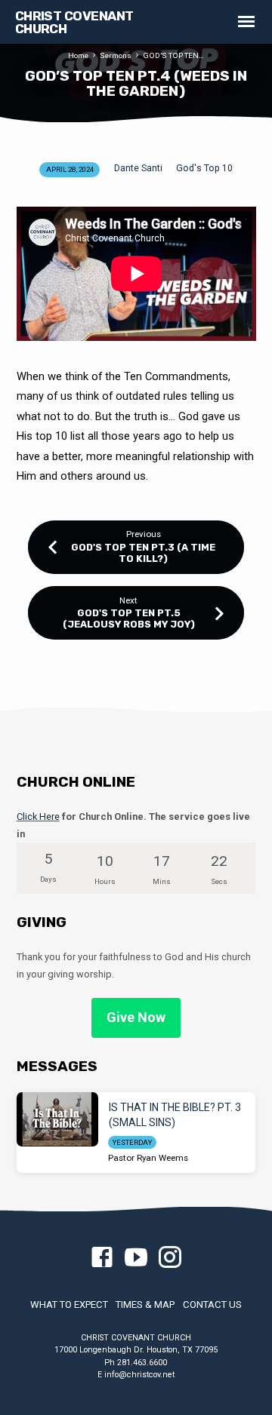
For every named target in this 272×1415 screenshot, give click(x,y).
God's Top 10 (204, 168)
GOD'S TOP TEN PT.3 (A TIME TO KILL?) (143, 553)
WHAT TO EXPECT (69, 1304)
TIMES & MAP (145, 1304)
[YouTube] (136, 1258)
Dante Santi (138, 168)
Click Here (38, 816)
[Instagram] (170, 1258)
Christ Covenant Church (74, 22)
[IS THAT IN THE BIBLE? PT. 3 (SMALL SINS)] (57, 1119)
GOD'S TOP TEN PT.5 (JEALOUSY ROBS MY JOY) (129, 618)
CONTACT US (212, 1304)
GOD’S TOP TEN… (173, 55)
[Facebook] (102, 1258)
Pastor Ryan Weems (148, 1158)
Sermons (115, 55)
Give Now (136, 1017)
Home (78, 55)
